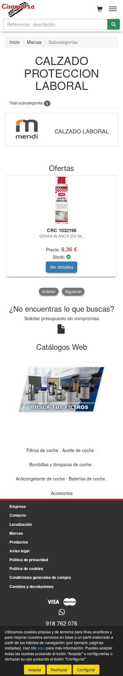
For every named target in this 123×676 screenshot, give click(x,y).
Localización (20, 524)
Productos (18, 542)
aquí (41, 647)
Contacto (17, 515)
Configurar (86, 669)
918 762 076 (61, 623)
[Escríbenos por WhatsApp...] (61, 612)
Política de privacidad (28, 559)
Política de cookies (26, 568)
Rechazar (59, 669)
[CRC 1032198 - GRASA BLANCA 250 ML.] (61, 200)
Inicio (14, 42)
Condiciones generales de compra (40, 577)
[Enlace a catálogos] (61, 389)
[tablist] (61, 236)
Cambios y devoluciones (31, 586)
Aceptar (34, 669)
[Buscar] (113, 24)
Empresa (17, 506)
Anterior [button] (49, 291)
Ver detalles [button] (61, 267)
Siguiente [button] (73, 291)
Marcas (34, 42)
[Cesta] (100, 9)
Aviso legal (19, 551)
